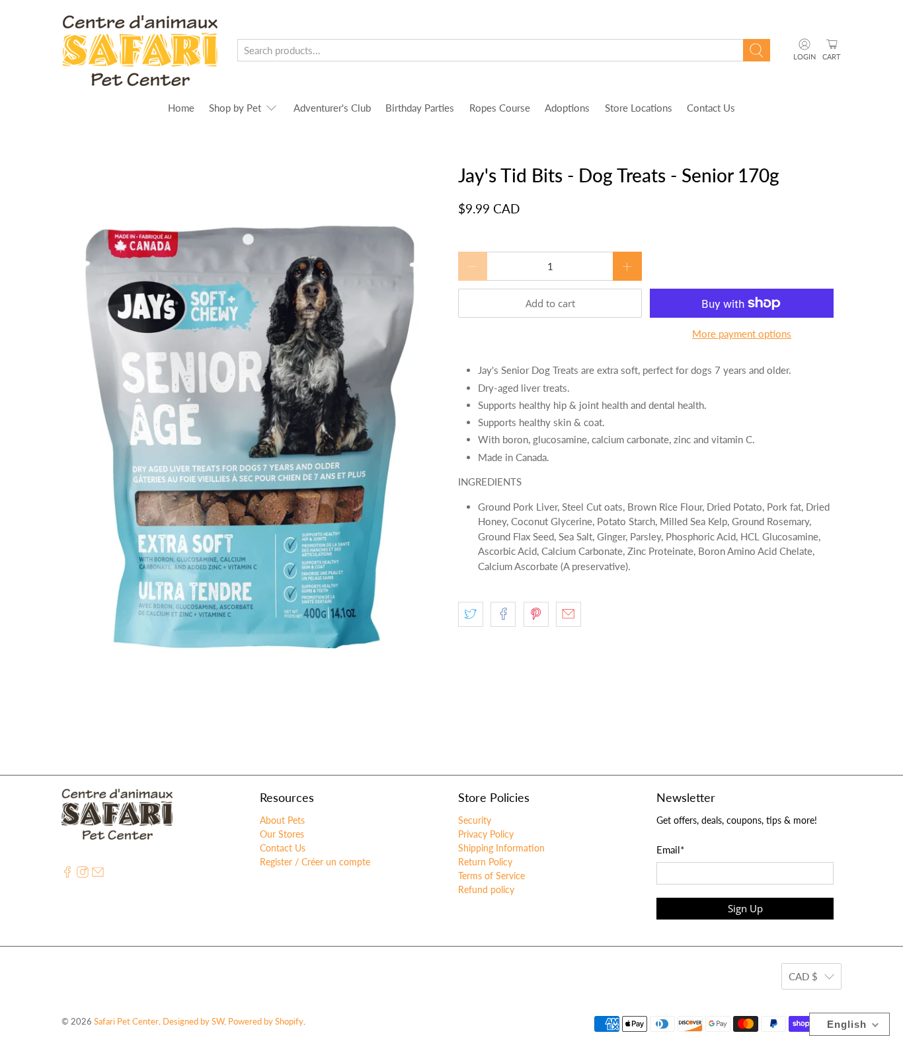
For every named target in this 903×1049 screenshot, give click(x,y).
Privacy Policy (486, 834)
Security (474, 820)
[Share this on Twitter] (470, 614)
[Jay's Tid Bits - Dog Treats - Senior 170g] (253, 425)
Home (181, 108)
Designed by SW (193, 1022)
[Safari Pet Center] (139, 50)
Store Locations (638, 108)
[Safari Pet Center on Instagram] (83, 874)
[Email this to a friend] (568, 614)
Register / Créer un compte (315, 861)
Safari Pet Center (126, 1022)
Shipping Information (501, 847)
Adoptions (567, 108)
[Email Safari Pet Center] (98, 874)
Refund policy (486, 889)
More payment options (741, 334)
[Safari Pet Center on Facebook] (67, 874)
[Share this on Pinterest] (536, 614)
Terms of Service (491, 875)
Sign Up (745, 908)
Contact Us (711, 108)
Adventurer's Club (332, 108)
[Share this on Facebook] (503, 614)
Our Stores (282, 834)
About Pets (282, 820)
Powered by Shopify (265, 1022)
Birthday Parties (419, 108)
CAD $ (803, 976)
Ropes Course (499, 108)
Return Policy (485, 861)
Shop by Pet (235, 108)
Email (670, 849)
